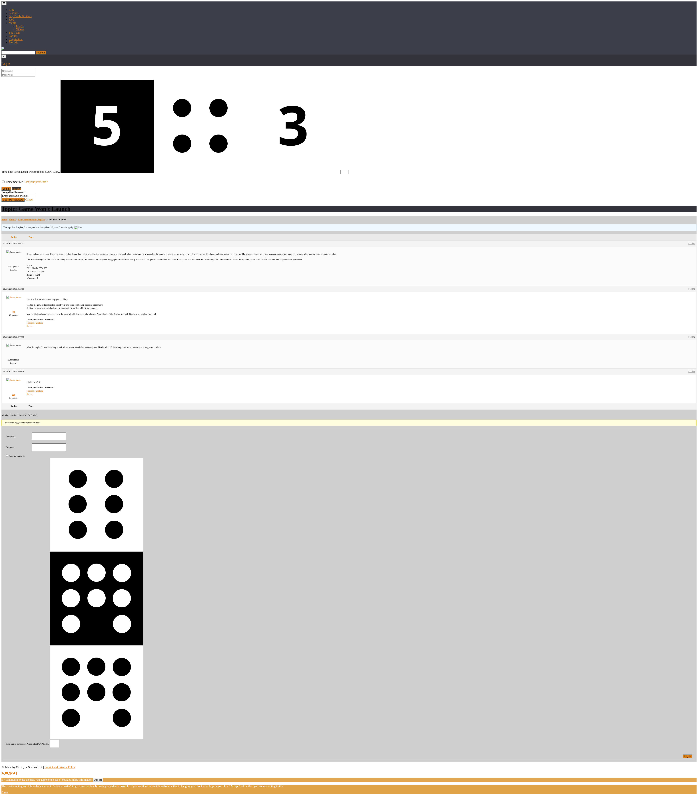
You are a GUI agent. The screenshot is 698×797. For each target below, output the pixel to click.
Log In (687, 756)
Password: (10, 447)
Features (13, 13)
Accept (98, 779)
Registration (16, 39)
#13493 (691, 371)
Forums (13, 35)
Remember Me (14, 181)
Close (4, 792)
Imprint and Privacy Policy (60, 767)
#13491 (691, 289)
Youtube (39, 323)
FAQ (12, 19)
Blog (11, 9)
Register (16, 188)
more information (82, 779)
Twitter (30, 326)
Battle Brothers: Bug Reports (31, 219)
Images (20, 26)
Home (4, 219)
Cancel (29, 199)
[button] (2, 49)
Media (12, 22)
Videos (20, 29)
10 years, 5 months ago (61, 227)
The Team (14, 32)
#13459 (691, 243)
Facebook (31, 323)
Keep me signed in (17, 456)
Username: (10, 436)
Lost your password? (36, 181)
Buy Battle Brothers (20, 16)
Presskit (13, 42)
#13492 (691, 337)
